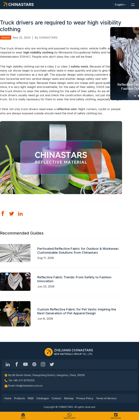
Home (7, 398)
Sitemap (69, 398)
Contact (56, 398)
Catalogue (42, 398)
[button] (132, 4)
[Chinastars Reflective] (25, 364)
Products (19, 398)
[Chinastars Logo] (49, 352)
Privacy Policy (84, 398)
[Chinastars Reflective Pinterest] (34, 364)
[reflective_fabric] (43, 364)
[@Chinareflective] (51, 364)
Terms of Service (106, 398)
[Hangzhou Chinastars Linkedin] (7, 364)
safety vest (79, 66)
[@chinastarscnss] (16, 364)
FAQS (31, 398)
